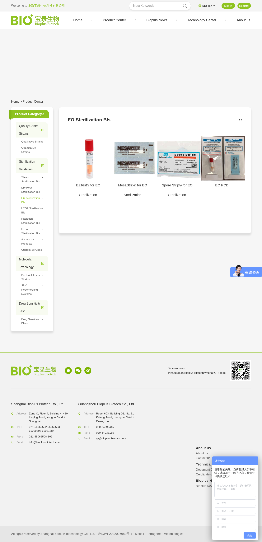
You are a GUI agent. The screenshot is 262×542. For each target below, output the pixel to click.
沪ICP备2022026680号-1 (115, 533)
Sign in (228, 5)
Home (15, 101)
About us (202, 453)
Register (244, 5)
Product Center (33, 101)
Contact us (203, 458)
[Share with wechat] (78, 370)
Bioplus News (205, 486)
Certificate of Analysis (210, 474)
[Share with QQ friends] (68, 370)
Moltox (139, 533)
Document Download (210, 469)
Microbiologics (173, 533)
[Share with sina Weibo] (87, 370)
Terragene (154, 533)
